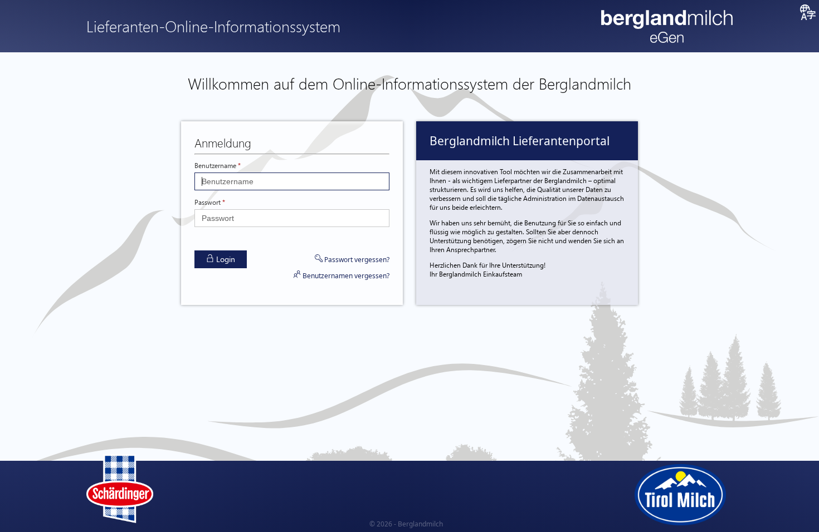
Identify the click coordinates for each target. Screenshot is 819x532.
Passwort (207, 202)
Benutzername (215, 165)
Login (224, 259)
